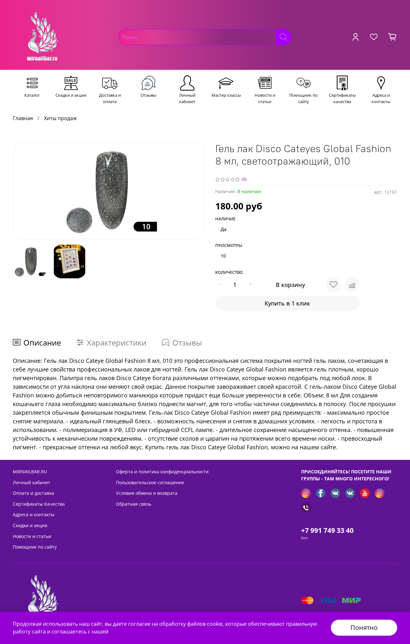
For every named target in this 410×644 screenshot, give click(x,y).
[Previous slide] (23, 191)
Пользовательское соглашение (150, 482)
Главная (23, 118)
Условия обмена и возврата (146, 493)
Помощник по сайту (35, 547)
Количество (229, 272)
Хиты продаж (60, 118)
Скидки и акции (30, 525)
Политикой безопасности (142, 631)
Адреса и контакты (33, 514)
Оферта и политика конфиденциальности (162, 472)
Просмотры (228, 245)
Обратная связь (133, 504)
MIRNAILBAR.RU (30, 472)
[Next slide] (194, 191)
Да (223, 229)
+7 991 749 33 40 (327, 530)
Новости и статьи (32, 536)
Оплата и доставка (33, 493)
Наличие (225, 219)
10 (223, 256)
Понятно (364, 627)
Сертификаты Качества (39, 504)
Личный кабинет (31, 482)
